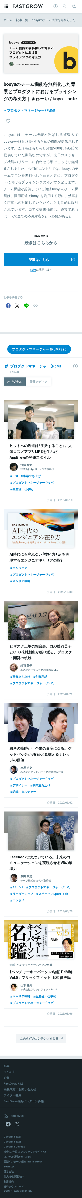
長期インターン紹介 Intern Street (23, 1161)
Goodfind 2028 (12, 1141)
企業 (7, 1077)
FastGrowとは (13, 1083)
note (33, 269)
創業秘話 (41, 676)
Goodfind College (14, 1146)
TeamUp (9, 1166)
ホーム (8, 20)
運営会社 (9, 1171)
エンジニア (20, 568)
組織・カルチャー (24, 791)
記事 (7, 1066)
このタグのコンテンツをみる (39, 1038)
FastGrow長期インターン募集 (24, 1101)
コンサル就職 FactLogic (17, 1156)
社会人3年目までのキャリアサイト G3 (25, 1151)
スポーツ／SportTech (53, 893)
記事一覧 (22, 20)
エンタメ (18, 900)
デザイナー (20, 785)
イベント (9, 1071)
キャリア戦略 (21, 581)
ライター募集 (12, 1095)
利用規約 (9, 1181)
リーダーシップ (23, 893)
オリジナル (14, 381)
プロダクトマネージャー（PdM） (31, 110)
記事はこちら (39, 259)
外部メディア (38, 381)
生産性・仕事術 (23, 489)
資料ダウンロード (14, 1186)
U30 (15, 476)
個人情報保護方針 (14, 1176)
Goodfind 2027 (12, 1136)
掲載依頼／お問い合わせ (20, 1089)
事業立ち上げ (32, 476)
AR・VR (18, 887)
